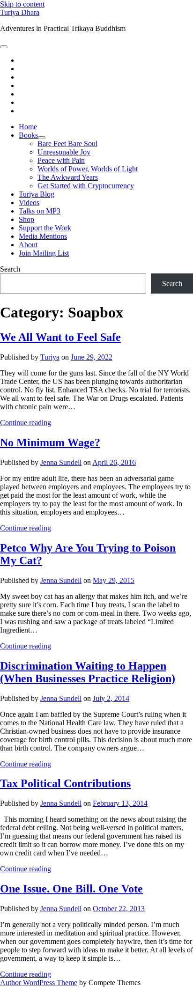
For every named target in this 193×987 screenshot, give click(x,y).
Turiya (49, 357)
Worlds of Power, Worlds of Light (87, 169)
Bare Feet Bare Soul (67, 143)
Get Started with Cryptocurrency (85, 186)
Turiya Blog (36, 194)
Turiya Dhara (19, 12)
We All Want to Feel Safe (60, 337)
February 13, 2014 (120, 803)
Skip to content (22, 4)
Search (10, 269)
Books (28, 135)
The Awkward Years (67, 177)
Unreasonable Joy (63, 152)
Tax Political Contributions (65, 783)
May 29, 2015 (113, 580)
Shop (26, 219)
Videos (29, 202)
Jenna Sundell (61, 462)
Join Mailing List (44, 253)
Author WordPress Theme (38, 983)
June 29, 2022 (91, 357)
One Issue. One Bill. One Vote (71, 889)
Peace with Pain (61, 160)
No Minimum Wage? (50, 442)
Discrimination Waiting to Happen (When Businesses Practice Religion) (87, 672)
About (28, 245)
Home (28, 127)
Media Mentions (43, 236)
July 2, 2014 (111, 698)
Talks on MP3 (39, 211)
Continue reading (25, 423)
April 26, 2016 (114, 462)
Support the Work (45, 228)
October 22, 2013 (119, 909)
